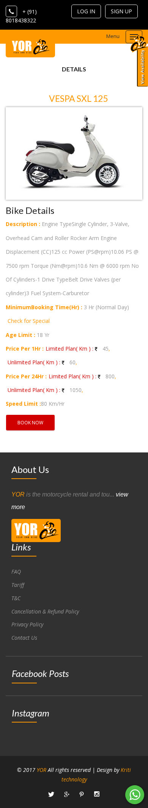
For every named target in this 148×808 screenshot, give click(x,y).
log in (86, 11)
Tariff (17, 584)
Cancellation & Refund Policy (45, 611)
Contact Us (24, 637)
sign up (121, 11)
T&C (15, 598)
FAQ (16, 571)
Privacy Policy (27, 624)
